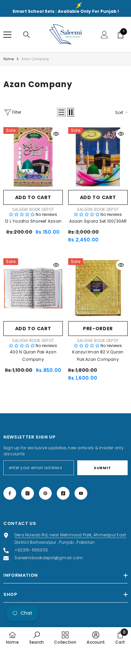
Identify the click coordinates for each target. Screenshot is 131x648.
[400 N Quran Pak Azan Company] (33, 288)
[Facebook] (9, 493)
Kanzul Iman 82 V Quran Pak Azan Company (97, 355)
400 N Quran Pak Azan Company (33, 355)
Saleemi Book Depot (33, 209)
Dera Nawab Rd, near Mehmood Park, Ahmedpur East (70, 535)
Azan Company (35, 59)
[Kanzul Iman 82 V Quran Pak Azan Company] (98, 288)
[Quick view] (56, 134)
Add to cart (33, 197)
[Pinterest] (45, 493)
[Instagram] (27, 493)
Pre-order (98, 328)
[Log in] (104, 34)
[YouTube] (81, 493)
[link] (36, 637)
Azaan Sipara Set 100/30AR (98, 221)
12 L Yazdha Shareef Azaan (33, 221)
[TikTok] (63, 493)
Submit (102, 467)
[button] (61, 112)
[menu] (7, 35)
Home (8, 59)
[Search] (27, 35)
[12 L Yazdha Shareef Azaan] (33, 157)
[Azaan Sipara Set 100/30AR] (98, 157)
